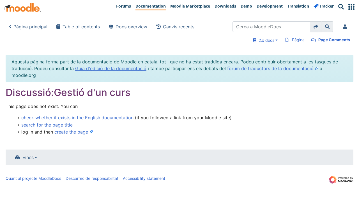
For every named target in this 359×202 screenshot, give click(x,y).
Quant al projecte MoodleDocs (33, 178)
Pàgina (298, 39)
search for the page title (47, 125)
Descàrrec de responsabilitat (92, 178)
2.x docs (265, 40)
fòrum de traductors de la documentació (270, 68)
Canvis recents (178, 26)
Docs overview (131, 26)
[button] (351, 6)
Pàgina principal (30, 26)
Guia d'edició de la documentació (110, 68)
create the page (71, 132)
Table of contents (81, 26)
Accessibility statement (144, 178)
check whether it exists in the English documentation (77, 117)
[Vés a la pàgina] (316, 26)
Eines (28, 157)
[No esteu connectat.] (346, 26)
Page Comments (334, 39)
